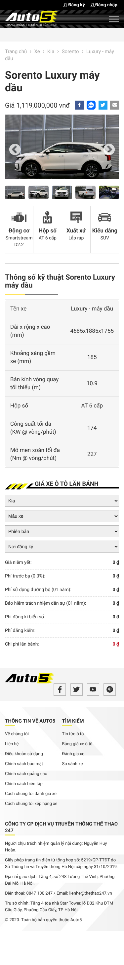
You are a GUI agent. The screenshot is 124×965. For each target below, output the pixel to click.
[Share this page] (114, 105)
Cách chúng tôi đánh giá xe (31, 793)
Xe (37, 51)
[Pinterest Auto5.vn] (109, 689)
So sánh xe (72, 763)
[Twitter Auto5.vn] (76, 689)
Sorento (70, 51)
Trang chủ (16, 51)
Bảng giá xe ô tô (77, 744)
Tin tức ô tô (73, 734)
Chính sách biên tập (24, 783)
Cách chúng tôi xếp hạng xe (31, 803)
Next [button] (109, 150)
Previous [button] (14, 150)
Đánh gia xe (73, 753)
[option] (62, 150)
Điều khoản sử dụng (24, 753)
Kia (50, 51)
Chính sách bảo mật (24, 763)
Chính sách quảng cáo (26, 773)
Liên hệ (12, 744)
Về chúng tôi (17, 734)
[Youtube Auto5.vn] (93, 689)
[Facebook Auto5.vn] (60, 689)
